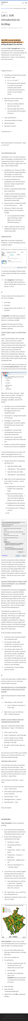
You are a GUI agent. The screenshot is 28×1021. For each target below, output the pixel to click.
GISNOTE (11, 1016)
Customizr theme (21, 1018)
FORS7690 (7, 8)
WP (8, 1018)
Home (2, 8)
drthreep (5, 27)
